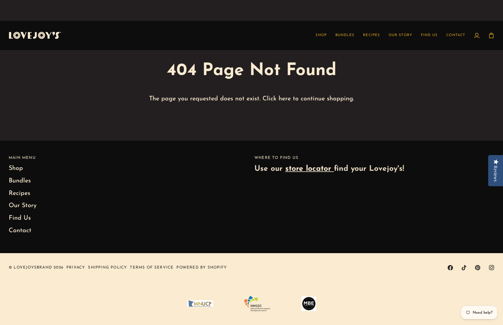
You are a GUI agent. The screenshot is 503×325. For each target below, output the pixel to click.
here (285, 99)
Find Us (20, 218)
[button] (371, 35)
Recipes (19, 193)
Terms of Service (151, 267)
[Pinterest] (477, 267)
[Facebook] (450, 267)
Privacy (75, 267)
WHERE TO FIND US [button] (276, 158)
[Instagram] (491, 267)
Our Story (23, 206)
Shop (16, 168)
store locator (309, 169)
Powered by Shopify (201, 267)
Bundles (20, 181)
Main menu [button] (22, 158)
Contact (20, 231)
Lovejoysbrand (33, 267)
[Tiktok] (464, 267)
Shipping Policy (107, 267)
